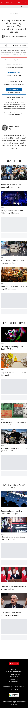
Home (11, 13)
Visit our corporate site (19, 702)
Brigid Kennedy (11, 36)
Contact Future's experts (14, 671)
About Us (14, 669)
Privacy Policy (14, 676)
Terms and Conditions (14, 674)
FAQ (14, 684)
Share (5, 45)
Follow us (16, 45)
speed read (14, 17)
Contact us (17, 114)
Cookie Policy (14, 679)
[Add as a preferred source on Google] (14, 695)
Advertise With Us (14, 682)
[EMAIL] (10, 129)
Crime (16, 13)
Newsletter (24, 45)
